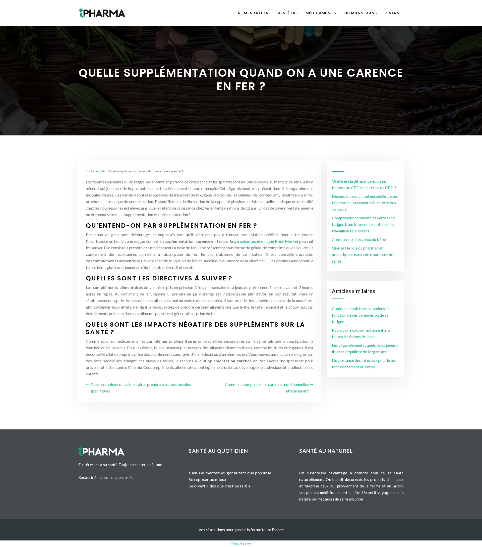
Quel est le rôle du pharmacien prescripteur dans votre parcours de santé (362, 254)
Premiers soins (360, 13)
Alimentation (253, 13)
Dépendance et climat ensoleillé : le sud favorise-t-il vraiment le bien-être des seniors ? (365, 203)
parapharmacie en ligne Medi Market (266, 241)
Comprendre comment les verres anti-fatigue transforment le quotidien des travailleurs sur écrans (364, 224)
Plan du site (241, 543)
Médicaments (321, 13)
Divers (392, 13)
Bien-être (287, 13)
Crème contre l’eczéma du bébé (359, 239)
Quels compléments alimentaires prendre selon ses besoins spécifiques (140, 387)
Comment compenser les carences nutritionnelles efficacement (267, 387)
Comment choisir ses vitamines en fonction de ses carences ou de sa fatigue (361, 315)
